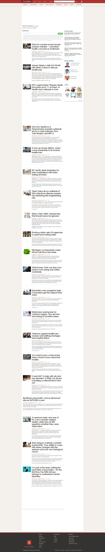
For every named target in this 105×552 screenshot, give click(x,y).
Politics (65, 4)
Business (25, 4)
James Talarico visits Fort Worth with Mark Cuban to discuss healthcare (46, 67)
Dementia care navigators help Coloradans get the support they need (47, 292)
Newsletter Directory (73, 543)
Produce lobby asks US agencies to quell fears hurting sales (47, 233)
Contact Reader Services (74, 536)
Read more (48, 80)
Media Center (71, 541)
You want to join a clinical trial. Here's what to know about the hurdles (46, 357)
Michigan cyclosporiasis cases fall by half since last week (46, 251)
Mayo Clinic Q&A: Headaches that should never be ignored (46, 214)
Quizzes (55, 541)
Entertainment (33, 4)
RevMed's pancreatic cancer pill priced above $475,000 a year (41, 399)
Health (41, 4)
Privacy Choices (79, 550)
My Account (71, 538)
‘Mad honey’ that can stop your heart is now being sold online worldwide (46, 269)
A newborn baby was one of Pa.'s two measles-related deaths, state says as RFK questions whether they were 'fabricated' (45, 422)
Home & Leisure (49, 4)
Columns (55, 539)
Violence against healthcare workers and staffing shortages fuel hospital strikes (46, 335)
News (55, 536)
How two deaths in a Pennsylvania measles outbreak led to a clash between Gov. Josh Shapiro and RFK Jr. (47, 130)
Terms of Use (67, 550)
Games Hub (79, 4)
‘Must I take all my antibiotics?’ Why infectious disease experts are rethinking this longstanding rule (46, 194)
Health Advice (34, 51)
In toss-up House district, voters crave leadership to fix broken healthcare (46, 150)
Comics (55, 538)
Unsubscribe (73, 550)
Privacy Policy (61, 550)
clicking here (50, 40)
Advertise (56, 550)
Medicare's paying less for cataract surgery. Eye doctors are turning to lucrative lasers (46, 314)
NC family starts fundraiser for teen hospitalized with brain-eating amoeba (45, 172)
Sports (71, 4)
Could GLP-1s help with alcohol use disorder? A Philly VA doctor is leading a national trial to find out (47, 379)
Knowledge (58, 4)
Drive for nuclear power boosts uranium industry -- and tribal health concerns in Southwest (46, 46)
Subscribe (60, 33)
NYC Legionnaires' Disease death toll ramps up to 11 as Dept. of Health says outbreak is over (47, 87)
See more (80, 100)
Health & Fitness (41, 51)
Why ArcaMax (71, 539)
